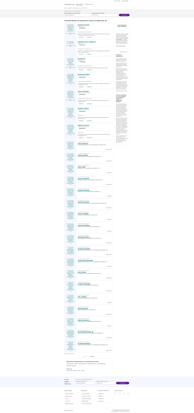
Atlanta (67, 370)
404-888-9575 (82, 28)
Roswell (71, 370)
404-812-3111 (82, 45)
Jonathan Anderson (84, 190)
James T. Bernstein (83, 91)
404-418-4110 (82, 94)
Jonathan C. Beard (83, 108)
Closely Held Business (101, 363)
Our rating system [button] (120, 46)
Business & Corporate (82, 363)
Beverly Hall (81, 58)
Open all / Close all (123, 51)
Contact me (81, 37)
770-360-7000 (82, 62)
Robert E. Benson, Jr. (84, 320)
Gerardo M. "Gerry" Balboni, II (87, 42)
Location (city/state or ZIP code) (98, 13)
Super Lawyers (68, 390)
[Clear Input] (90, 15)
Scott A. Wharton (83, 143)
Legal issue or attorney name (81, 381)
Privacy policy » (123, 411)
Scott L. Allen (82, 167)
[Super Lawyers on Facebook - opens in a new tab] (115, 393)
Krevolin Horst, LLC (81, 26)
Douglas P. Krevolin (83, 25)
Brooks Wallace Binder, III (85, 332)
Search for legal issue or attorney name (72, 13)
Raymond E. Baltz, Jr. (84, 237)
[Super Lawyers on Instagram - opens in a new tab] (120, 393)
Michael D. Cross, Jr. (83, 125)
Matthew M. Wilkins (84, 74)
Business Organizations (92, 363)
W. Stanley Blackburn (84, 343)
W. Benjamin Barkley (84, 248)
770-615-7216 (82, 77)
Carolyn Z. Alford (83, 155)
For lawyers (84, 390)
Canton (79, 370)
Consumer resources (103, 390)
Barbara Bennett (83, 308)
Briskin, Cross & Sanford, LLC (83, 126)
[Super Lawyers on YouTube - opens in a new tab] (124, 393)
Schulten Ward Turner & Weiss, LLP (84, 92)
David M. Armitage (83, 202)
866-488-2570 (82, 128)
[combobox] (77, 15)
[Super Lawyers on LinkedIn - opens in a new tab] (129, 393)
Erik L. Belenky (82, 296)
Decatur (82, 370)
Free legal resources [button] (89, 4)
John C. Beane (82, 272)
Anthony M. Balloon (84, 225)
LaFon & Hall (80, 60)
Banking (76, 363)
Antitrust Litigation (70, 363)
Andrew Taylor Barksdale (85, 260)
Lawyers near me (79, 4)
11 (89, 356)
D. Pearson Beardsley (84, 284)
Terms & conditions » (115, 411)
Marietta (75, 370)
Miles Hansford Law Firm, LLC (83, 109)
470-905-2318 (82, 111)
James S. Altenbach (83, 178)
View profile (89, 37)
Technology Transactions (71, 365)
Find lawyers (124, 15)
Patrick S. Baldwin (83, 213)
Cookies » (128, 411)
